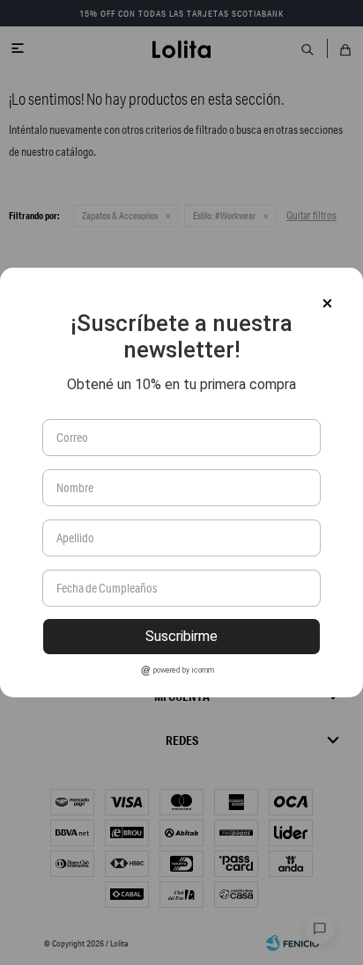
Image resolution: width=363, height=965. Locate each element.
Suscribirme (181, 636)
